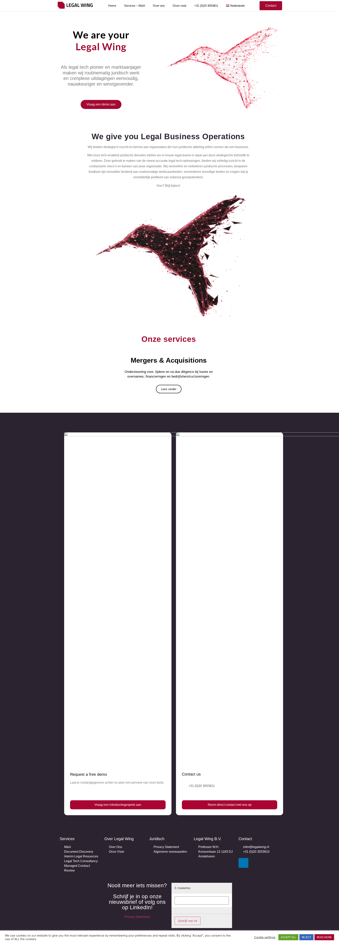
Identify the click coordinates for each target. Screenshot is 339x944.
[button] (271, 5)
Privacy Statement (137, 916)
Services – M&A (134, 5)
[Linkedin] (243, 863)
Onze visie (179, 5)
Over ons (159, 5)
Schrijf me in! (187, 921)
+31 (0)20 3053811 (206, 5)
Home (112, 5)
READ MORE (324, 937)
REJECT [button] (306, 937)
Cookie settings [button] (264, 937)
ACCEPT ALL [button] (288, 937)
